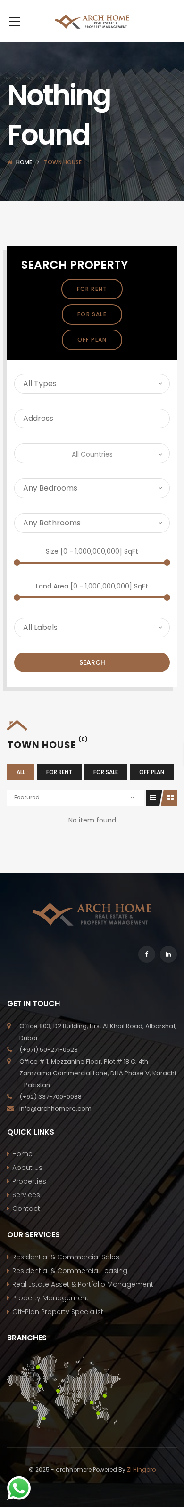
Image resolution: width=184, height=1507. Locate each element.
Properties (29, 1181)
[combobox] (92, 453)
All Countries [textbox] (92, 454)
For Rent (92, 289)
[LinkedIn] (168, 954)
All (21, 772)
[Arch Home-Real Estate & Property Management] (92, 21)
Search (92, 662)
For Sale (92, 314)
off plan (92, 340)
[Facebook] (146, 954)
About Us (27, 1167)
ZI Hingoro (141, 1470)
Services (26, 1195)
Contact (26, 1208)
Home (24, 162)
